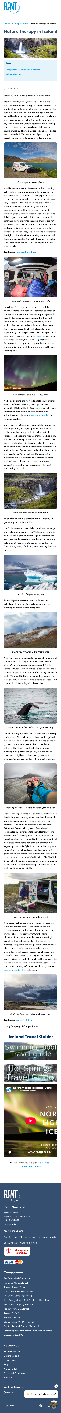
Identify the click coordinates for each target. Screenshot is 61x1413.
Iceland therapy (13, 74)
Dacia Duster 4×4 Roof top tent (19, 1292)
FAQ (6, 1365)
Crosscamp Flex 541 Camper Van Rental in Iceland (28, 1331)
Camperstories (21, 24)
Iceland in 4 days (24, 1020)
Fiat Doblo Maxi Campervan (17, 1278)
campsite (41, 336)
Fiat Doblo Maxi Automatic (16, 1283)
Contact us (9, 1392)
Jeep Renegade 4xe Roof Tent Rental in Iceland (26, 1300)
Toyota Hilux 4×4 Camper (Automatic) (22, 1326)
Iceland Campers (12, 1352)
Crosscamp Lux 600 (13, 1335)
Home (7, 24)
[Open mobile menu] (55, 8)
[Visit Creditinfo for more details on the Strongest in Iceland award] (17, 1251)
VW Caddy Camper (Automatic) (19, 1305)
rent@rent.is (10, 1224)
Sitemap (8, 1378)
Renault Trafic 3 (11, 1313)
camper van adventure (15, 970)
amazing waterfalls (38, 415)
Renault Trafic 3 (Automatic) (17, 1309)
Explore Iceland (11, 1356)
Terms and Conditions (14, 1373)
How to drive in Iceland (27, 252)
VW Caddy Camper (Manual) (18, 1296)
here (21, 1231)
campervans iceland (30, 70)
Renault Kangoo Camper (16, 1287)
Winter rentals (10, 1369)
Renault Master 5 (12, 1318)
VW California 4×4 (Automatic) (19, 1322)
